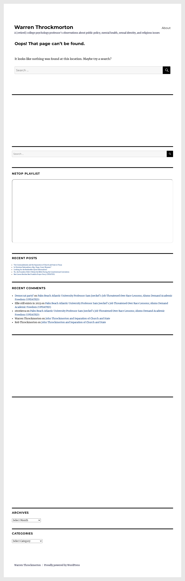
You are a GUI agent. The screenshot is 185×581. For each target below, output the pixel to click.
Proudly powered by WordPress (62, 565)
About (166, 28)
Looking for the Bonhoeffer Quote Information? (30, 270)
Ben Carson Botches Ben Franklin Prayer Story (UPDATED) (34, 274)
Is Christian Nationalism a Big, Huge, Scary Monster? (32, 267)
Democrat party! (24, 295)
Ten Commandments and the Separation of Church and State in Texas (38, 265)
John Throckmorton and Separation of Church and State (78, 318)
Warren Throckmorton (43, 27)
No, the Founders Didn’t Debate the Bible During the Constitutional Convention (41, 272)
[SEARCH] (170, 154)
